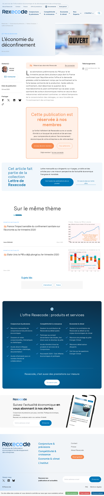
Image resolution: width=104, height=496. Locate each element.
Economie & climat (64, 13)
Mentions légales (96, 487)
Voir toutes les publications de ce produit (57, 182)
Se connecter (70, 65)
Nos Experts (76, 13)
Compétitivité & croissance (49, 13)
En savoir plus (52, 382)
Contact (18, 6)
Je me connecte (57, 152)
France (58, 285)
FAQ (86, 487)
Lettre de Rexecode (7, 25)
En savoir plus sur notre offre (85, 182)
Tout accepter (71, 493)
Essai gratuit (77, 457)
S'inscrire (45, 423)
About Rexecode (7, 6)
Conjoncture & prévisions (34, 13)
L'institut (88, 13)
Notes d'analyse (31, 23)
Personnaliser (97, 493)
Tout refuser (84, 493)
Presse (25, 6)
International (47, 285)
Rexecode (5, 23)
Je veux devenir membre (42, 146)
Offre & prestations (36, 6)
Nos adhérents (64, 146)
